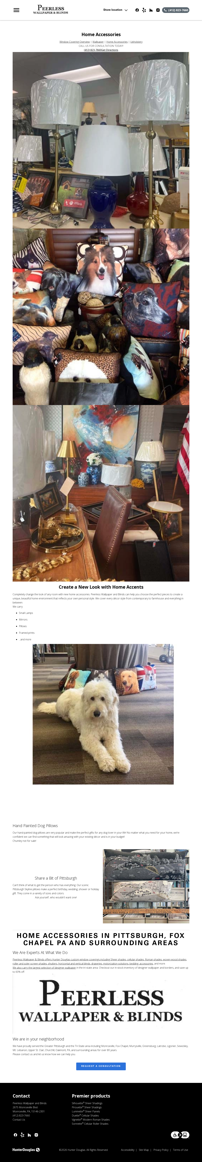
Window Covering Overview (74, 41)
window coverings (90, 959)
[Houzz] (151, 10)
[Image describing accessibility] (180, 1135)
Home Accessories (117, 41)
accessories (146, 963)
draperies (96, 963)
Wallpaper (98, 41)
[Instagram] (158, 10)
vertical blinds (82, 963)
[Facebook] (137, 10)
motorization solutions (115, 963)
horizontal (64, 963)
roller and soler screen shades (30, 963)
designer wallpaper (65, 967)
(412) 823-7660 (92, 50)
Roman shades (153, 959)
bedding (134, 963)
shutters (52, 963)
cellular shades (135, 959)
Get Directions (109, 50)
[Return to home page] (67, 10)
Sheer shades (118, 959)
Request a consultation (101, 1066)
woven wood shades (174, 959)
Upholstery (136, 41)
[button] (16, 10)
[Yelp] (144, 10)
